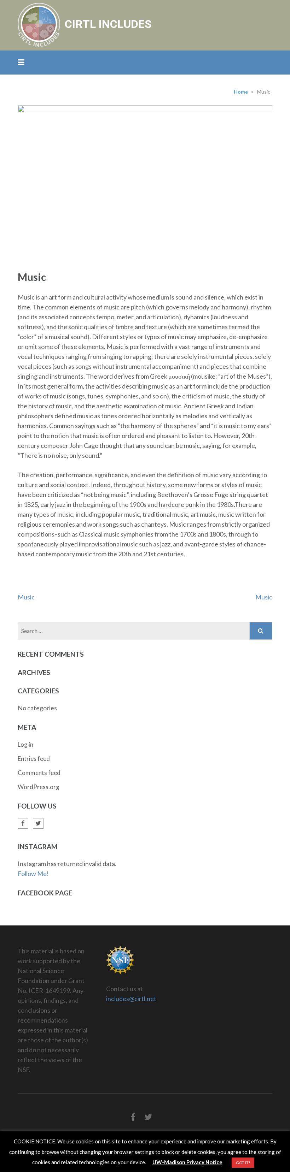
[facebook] (23, 823)
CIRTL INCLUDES (108, 24)
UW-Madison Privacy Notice (187, 1162)
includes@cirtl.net (131, 998)
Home (241, 92)
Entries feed (34, 758)
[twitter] (38, 823)
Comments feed (39, 772)
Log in (25, 744)
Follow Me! (33, 873)
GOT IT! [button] (243, 1162)
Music (26, 597)
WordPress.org (38, 787)
